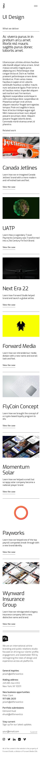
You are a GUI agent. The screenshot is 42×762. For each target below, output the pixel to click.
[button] (35, 6)
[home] (4, 6)
